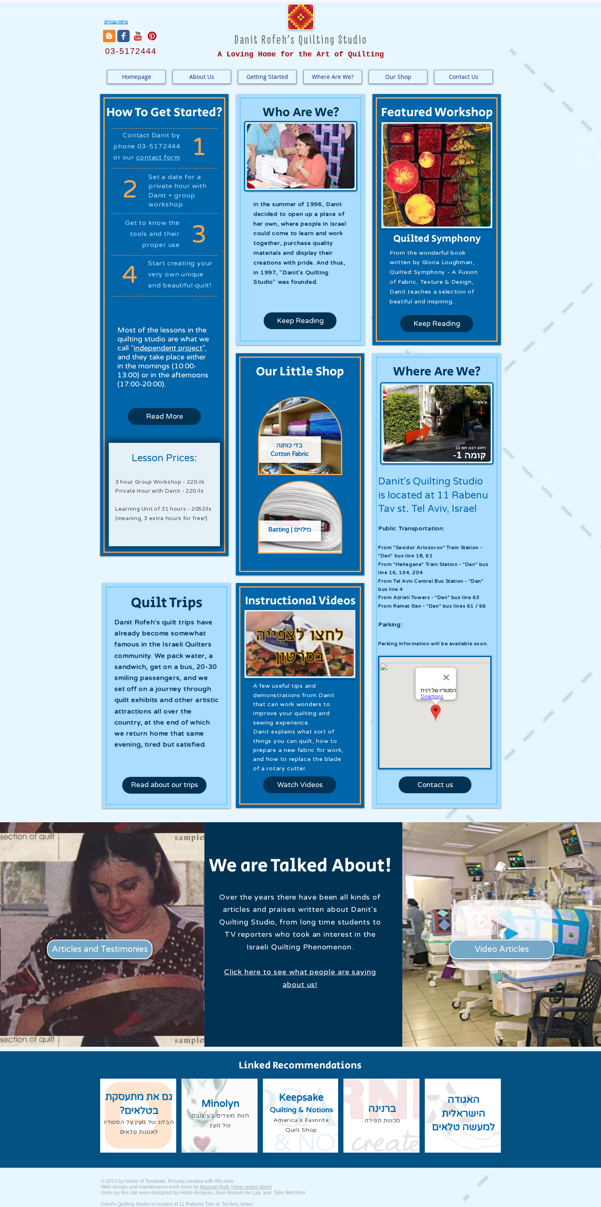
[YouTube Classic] (138, 36)
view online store (251, 1187)
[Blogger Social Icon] (109, 36)
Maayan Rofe (215, 1187)
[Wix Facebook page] (123, 36)
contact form (158, 157)
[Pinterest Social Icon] (152, 36)
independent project (168, 347)
